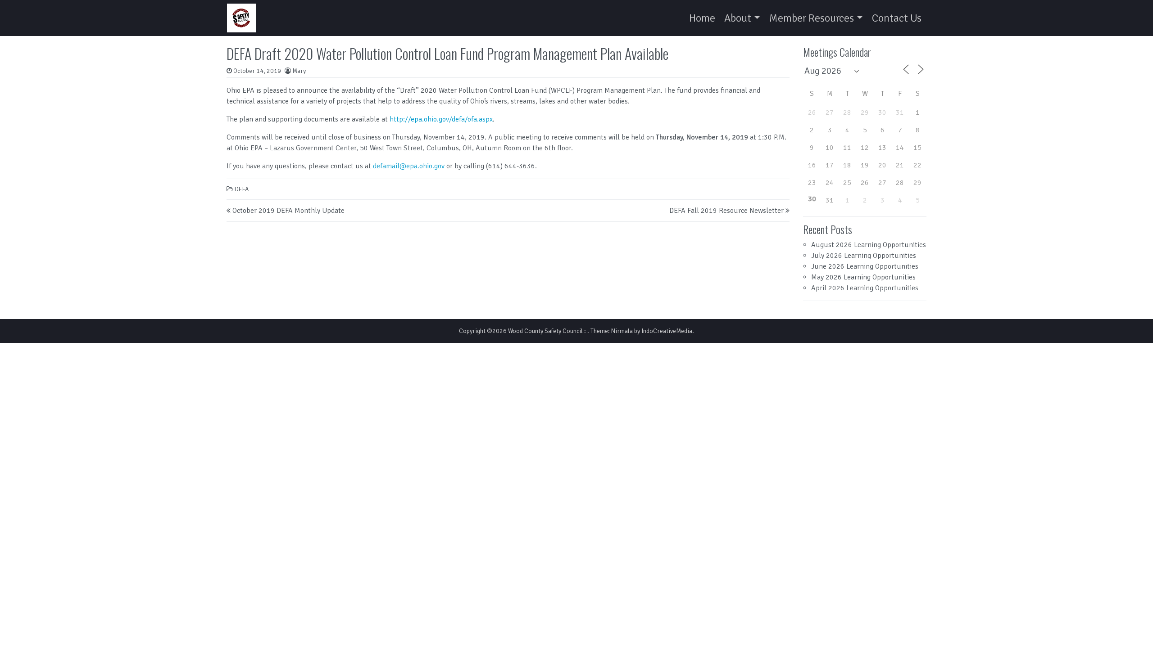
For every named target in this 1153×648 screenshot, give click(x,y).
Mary (299, 71)
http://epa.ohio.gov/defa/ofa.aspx (441, 119)
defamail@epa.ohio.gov (409, 166)
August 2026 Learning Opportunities (868, 244)
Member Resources (811, 18)
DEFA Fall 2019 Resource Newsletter (726, 210)
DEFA (242, 189)
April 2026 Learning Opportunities (864, 288)
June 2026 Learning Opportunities (864, 266)
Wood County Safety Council (545, 331)
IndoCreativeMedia (666, 331)
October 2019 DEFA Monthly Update (288, 210)
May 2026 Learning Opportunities (863, 277)
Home (702, 18)
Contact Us (896, 18)
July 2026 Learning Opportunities (863, 255)
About (737, 18)
